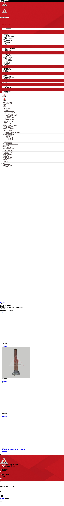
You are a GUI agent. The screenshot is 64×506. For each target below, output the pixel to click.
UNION (5, 162)
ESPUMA (5, 160)
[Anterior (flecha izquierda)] (0, 501)
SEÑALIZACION (6, 145)
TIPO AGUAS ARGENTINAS (10, 112)
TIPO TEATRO (8, 123)
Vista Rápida (4, 343)
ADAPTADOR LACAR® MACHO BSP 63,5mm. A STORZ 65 (13, 449)
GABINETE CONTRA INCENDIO (9, 134)
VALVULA (5, 122)
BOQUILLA (6, 109)
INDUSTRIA (4, 151)
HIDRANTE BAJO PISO (8, 142)
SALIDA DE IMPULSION (8, 143)
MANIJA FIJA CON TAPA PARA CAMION (13, 132)
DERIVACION (6, 113)
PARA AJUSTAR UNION (10, 119)
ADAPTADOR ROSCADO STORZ (14, 307)
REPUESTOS (4, 163)
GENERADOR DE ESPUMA (8, 154)
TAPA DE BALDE (9, 133)
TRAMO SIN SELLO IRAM (8, 151)
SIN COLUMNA (10, 139)
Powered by (2, 498)
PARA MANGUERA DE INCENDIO (11, 114)
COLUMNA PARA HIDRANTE (9, 111)
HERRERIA (4, 129)
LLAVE (5, 118)
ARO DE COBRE (7, 108)
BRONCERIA (4, 107)
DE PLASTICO (8, 110)
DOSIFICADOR (6, 153)
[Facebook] (0, 481)
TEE (4, 105)
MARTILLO (6, 142)
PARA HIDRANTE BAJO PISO (9, 164)
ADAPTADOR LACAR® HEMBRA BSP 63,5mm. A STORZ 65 (14, 414)
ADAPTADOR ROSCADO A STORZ (10, 107)
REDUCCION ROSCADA (8, 120)
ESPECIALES (8, 136)
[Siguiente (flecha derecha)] (1, 501)
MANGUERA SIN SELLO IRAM (9, 148)
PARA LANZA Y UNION (8, 165)
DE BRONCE (8, 109)
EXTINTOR (4, 124)
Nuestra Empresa (5, 469)
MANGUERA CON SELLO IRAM (9, 147)
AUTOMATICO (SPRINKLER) (9, 158)
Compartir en (2, 308)
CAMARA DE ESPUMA (8, 152)
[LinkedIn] (1, 481)
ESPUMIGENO (6, 153)
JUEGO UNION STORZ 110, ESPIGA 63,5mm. (11, 345)
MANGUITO (6, 106)
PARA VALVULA (6, 166)
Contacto (4, 470)
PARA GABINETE (9, 120)
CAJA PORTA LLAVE (7, 133)
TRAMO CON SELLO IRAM (8, 150)
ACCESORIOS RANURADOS (7, 102)
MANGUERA (4, 146)
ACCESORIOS (6, 129)
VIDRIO (7, 140)
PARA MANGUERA (9, 135)
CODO (5, 104)
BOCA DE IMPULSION (9, 122)
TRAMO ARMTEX (7, 149)
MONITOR (6, 155)
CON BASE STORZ (9, 116)
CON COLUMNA (10, 138)
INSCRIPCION (8, 144)
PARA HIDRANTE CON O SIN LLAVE (12, 111)
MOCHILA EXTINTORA (8, 157)
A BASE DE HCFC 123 (7, 127)
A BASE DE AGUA (7, 124)
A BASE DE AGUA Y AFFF (8, 126)
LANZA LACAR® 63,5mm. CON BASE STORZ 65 (11, 379)
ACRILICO (7, 141)
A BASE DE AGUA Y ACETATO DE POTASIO (11, 125)
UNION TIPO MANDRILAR (8, 121)
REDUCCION (6, 161)
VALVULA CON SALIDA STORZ (9, 162)
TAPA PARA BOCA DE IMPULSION (12, 144)
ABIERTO (5, 159)
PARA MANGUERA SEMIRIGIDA (11, 115)
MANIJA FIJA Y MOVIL (9, 131)
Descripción (4, 301)
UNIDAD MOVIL (6, 156)
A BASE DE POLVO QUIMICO (9, 128)
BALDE (5, 131)
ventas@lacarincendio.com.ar (9, 466)
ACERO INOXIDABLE (9, 137)
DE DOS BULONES (9, 103)
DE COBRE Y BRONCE (10, 117)
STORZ (3, 160)
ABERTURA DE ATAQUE (8, 130)
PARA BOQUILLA (7, 164)
